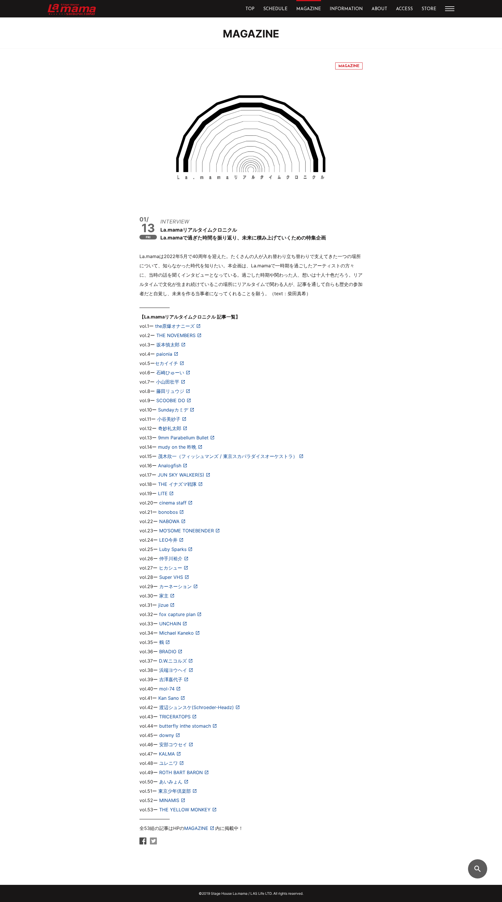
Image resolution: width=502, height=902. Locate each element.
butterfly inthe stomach (185, 726)
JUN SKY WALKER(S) (181, 475)
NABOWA (169, 521)
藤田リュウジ (170, 391)
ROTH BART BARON (181, 772)
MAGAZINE (308, 9)
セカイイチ (166, 363)
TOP (249, 9)
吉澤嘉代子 (170, 679)
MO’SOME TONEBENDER (186, 531)
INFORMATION (346, 9)
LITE (163, 493)
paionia (164, 354)
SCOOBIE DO (170, 400)
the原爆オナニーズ (175, 326)
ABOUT (379, 9)
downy (166, 735)
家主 (163, 596)
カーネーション (175, 586)
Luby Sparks (173, 549)
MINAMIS (169, 800)
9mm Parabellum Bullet (183, 438)
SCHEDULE (275, 9)
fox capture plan (177, 614)
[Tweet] (153, 843)
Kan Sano (168, 698)
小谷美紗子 (168, 419)
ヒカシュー (170, 568)
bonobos (168, 512)
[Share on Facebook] (142, 843)
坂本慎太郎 (168, 345)
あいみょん (170, 782)
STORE (429, 9)
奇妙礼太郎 (169, 428)
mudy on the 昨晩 (177, 447)
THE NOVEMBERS (176, 335)
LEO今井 (168, 540)
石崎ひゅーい (170, 372)
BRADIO (167, 651)
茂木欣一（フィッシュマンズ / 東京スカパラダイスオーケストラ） (227, 456)
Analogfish (169, 465)
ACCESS (404, 9)
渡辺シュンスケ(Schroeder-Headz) (196, 707)
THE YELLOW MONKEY (185, 809)
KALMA (167, 754)
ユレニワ (168, 763)
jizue (163, 605)
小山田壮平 (167, 382)
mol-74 (167, 689)
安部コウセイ (173, 744)
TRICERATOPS (175, 717)
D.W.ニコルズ (173, 661)
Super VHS (171, 577)
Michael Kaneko (176, 633)
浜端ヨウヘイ (173, 670)
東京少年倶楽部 (174, 791)
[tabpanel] (251, 134)
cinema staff (173, 503)
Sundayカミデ (173, 410)
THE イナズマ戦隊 (177, 484)
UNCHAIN (170, 624)
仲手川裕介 (170, 558)
